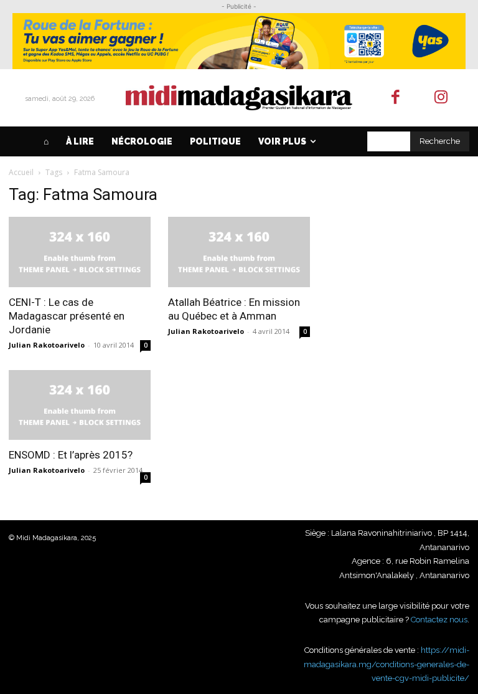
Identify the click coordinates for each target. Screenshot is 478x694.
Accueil (21, 172)
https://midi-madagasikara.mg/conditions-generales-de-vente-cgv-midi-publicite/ (386, 664)
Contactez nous (439, 619)
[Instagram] (441, 98)
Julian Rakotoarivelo (47, 344)
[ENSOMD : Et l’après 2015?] (80, 405)
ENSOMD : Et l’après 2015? (71, 455)
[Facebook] (396, 98)
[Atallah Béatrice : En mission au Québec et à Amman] (239, 252)
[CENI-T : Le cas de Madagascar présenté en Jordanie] (80, 252)
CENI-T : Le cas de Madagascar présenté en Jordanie (66, 316)
